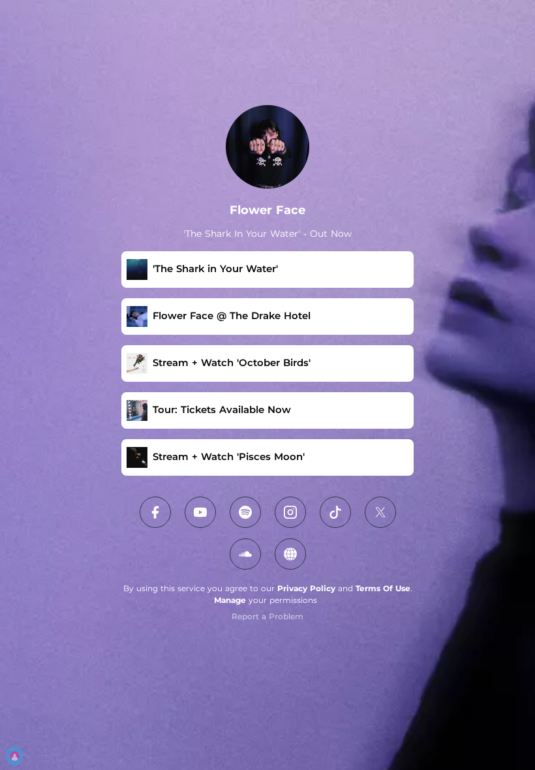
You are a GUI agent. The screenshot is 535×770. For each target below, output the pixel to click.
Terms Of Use (383, 588)
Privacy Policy (306, 588)
